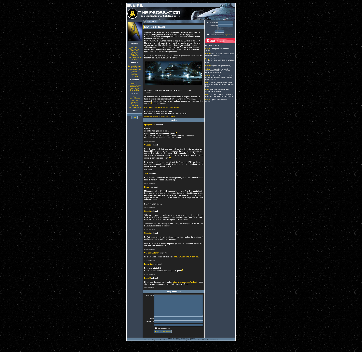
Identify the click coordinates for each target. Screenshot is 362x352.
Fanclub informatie (134, 66)
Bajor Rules (149, 264)
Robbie (172, 116)
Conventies (134, 52)
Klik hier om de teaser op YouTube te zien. (161, 107)
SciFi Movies (134, 86)
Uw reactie (150, 295)
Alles (134, 97)
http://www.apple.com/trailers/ (185, 282)
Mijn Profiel (134, 83)
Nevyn (207, 49)
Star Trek (134, 51)
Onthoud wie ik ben (163, 328)
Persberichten (134, 76)
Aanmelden (134, 68)
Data (207, 89)
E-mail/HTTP (149, 322)
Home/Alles (134, 47)
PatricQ (147, 278)
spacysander (149, 125)
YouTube (151, 103)
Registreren (228, 35)
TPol (146, 174)
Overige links (134, 90)
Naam (152, 318)
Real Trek (134, 54)
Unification (134, 56)
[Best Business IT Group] (220, 42)
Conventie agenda (134, 85)
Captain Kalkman (151, 253)
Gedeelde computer (217, 35)
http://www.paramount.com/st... (186, 257)
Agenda (134, 71)
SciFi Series (135, 88)
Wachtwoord (213, 26)
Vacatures (134, 74)
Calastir (147, 145)
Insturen (134, 59)
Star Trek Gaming (134, 57)
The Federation (134, 49)
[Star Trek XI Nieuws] (135, 40)
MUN (207, 83)
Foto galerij (134, 73)
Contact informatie (134, 69)
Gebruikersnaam (212, 22)
